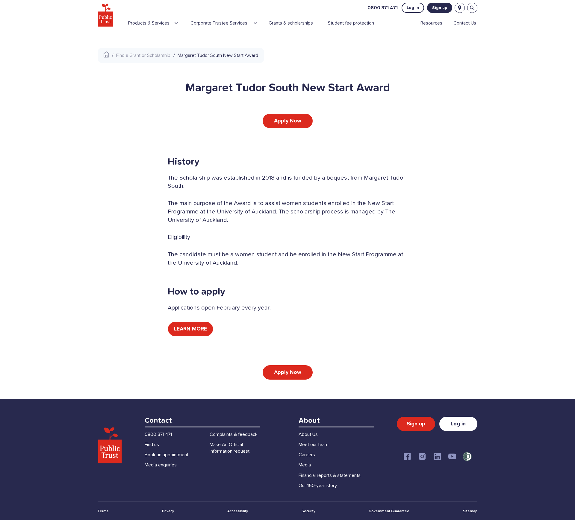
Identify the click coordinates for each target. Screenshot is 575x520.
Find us (152, 444)
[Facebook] (407, 456)
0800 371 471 (382, 7)
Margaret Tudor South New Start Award (218, 55)
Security (308, 511)
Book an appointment (166, 454)
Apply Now (287, 121)
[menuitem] (156, 25)
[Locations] (460, 8)
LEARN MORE (190, 329)
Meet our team (314, 444)
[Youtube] (452, 456)
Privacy (168, 511)
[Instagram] (422, 456)
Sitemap (470, 511)
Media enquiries (161, 465)
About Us (308, 434)
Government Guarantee (389, 511)
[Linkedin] (437, 456)
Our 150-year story (318, 485)
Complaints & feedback (234, 434)
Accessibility (237, 511)
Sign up (439, 8)
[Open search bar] (472, 8)
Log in (413, 8)
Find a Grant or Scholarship (143, 55)
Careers (307, 454)
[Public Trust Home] (106, 15)
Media (305, 465)
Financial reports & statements (330, 475)
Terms (103, 511)
